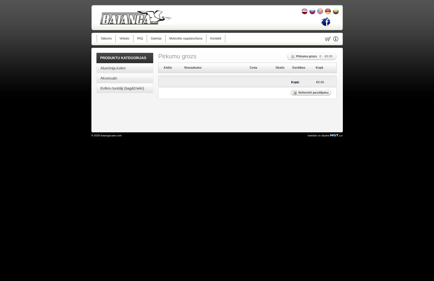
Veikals (124, 38)
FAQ (140, 38)
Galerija (156, 38)
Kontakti (215, 38)
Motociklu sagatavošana (185, 38)
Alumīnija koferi (113, 68)
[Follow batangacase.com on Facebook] (326, 26)
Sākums (106, 38)
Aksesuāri (108, 78)
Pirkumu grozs (306, 56)
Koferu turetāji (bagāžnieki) (122, 88)
